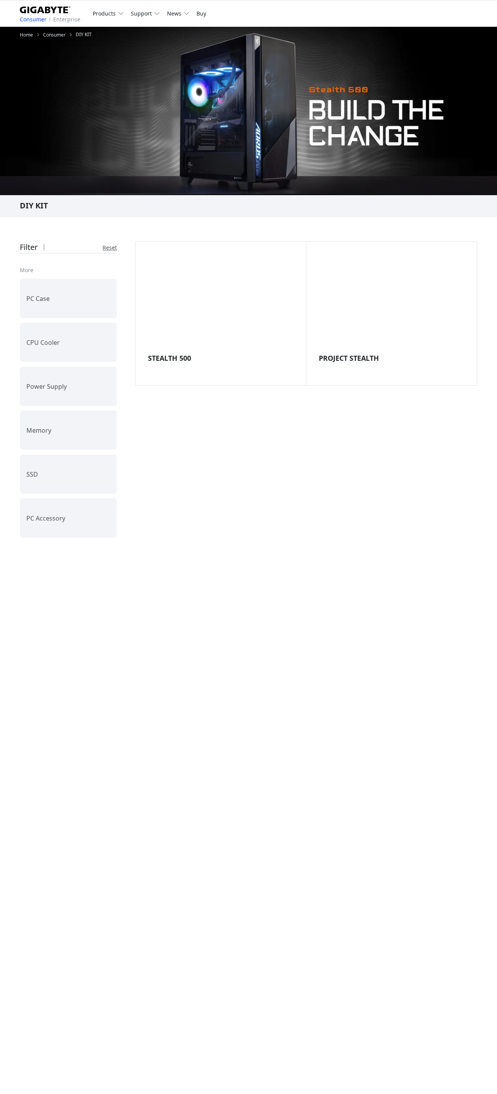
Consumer (33, 19)
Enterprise (66, 19)
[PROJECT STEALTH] (391, 301)
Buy (201, 13)
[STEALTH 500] (221, 301)
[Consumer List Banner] (248, 111)
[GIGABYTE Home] (48, 8)
